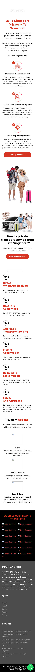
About (4, 606)
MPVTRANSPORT (13, 3)
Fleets (4, 615)
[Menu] (32, 3)
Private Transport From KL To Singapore (16, 640)
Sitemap (11, 668)
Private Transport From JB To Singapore (16, 631)
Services (5, 609)
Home (4, 603)
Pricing (4, 612)
